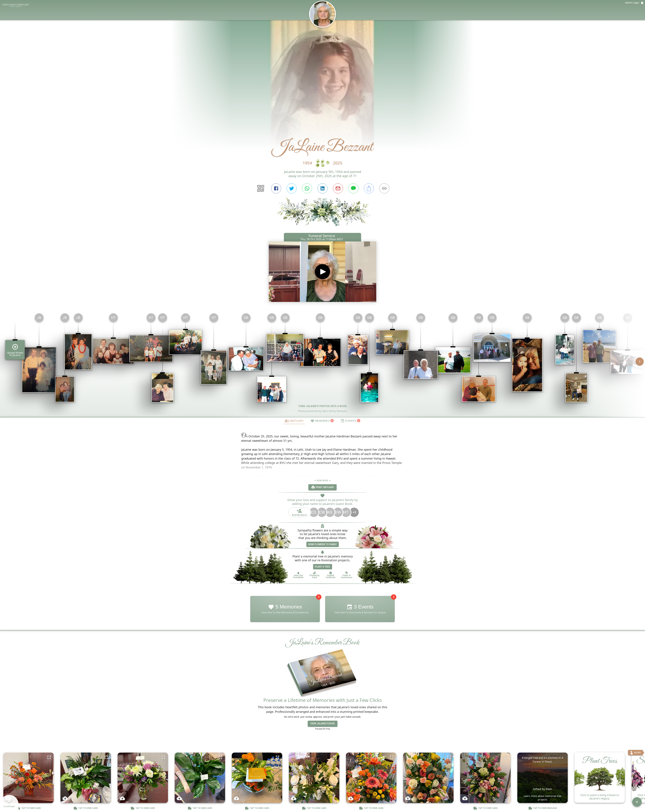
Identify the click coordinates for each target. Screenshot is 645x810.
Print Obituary (324, 487)
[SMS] (353, 188)
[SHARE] (369, 188)
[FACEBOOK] (276, 188)
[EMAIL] (338, 188)
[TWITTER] (292, 188)
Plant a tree (322, 566)
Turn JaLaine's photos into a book (322, 406)
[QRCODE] (261, 188)
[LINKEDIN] (322, 188)
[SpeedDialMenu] (637, 802)
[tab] (294, 420)
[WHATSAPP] (307, 188)
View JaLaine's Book (322, 723)
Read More (322, 480)
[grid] (322, 364)
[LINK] (384, 188)
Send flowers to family (322, 544)
